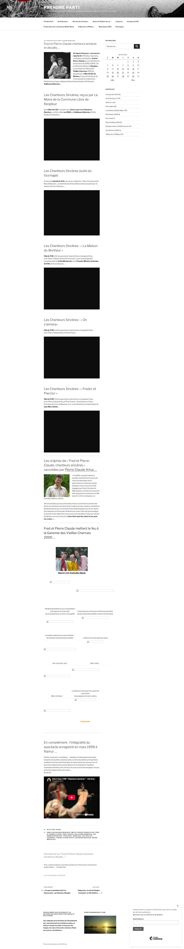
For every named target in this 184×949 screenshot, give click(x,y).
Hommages (120, 27)
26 (113, 76)
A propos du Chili (133, 21)
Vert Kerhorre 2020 (112, 130)
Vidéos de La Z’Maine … (86, 27)
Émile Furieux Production (82, 832)
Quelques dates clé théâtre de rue (117, 126)
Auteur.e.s (119, 21)
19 (113, 72)
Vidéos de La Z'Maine (113, 134)
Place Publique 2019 (113, 122)
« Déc (112, 80)
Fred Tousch (68, 834)
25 (108, 76)
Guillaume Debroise (83, 834)
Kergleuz (77, 836)
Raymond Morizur (83, 837)
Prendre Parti (62, 7)
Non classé (109, 118)
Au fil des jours (62, 21)
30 (133, 76)
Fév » (133, 80)
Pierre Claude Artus (65, 837)
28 (123, 76)
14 (123, 69)
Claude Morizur (68, 40)
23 (133, 72)
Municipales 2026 (105, 27)
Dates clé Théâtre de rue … (102, 21)
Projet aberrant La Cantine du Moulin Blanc (59, 27)
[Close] (179, 905)
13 (118, 69)
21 (123, 72)
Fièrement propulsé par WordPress (55, 944)
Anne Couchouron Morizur (58, 832)
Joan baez (67, 836)
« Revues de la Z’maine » (80, 21)
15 (128, 69)
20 (118, 72)
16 (133, 69)
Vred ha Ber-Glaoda (78, 573)
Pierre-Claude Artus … (81, 470)
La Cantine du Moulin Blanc (115, 110)
